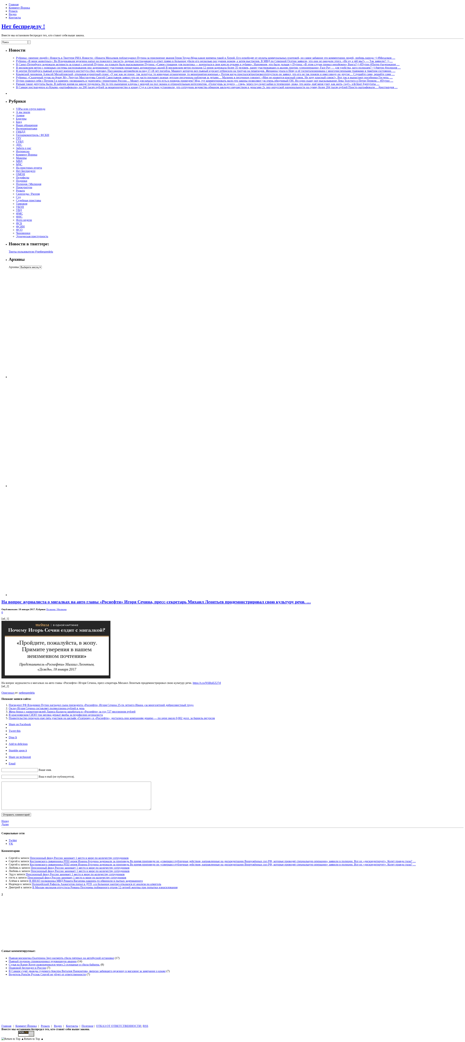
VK (11, 843)
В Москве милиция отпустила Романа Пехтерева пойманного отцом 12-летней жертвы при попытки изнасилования (104, 887)
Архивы (14, 267)
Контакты (15, 17)
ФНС (19, 216)
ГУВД (19, 141)
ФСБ (19, 223)
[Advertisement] (31, 323)
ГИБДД (20, 131)
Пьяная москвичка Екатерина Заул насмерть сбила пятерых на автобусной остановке (61, 958)
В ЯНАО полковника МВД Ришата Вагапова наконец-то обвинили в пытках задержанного (86, 880)
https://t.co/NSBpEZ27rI (207, 682)
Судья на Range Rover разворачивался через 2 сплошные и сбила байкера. (54, 964)
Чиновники (23, 233)
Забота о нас (23, 148)
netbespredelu (27, 692)
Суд (18, 197)
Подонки (21, 180)
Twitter (13, 840)
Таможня (21, 203)
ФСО (19, 229)
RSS (145, 1025)
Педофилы (22, 177)
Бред (19, 121)
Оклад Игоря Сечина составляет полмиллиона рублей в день (46, 708)
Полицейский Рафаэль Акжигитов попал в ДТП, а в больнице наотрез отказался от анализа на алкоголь (96, 884)
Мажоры (21, 157)
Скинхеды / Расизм (28, 193)
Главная (14, 4)
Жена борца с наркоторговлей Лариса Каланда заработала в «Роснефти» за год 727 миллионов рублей (72, 711)
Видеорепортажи (26, 128)
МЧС (19, 164)
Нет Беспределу (26, 171)
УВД (19, 210)
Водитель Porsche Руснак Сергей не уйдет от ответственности (47, 974)
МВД (19, 161)
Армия (20, 115)
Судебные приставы (28, 200)
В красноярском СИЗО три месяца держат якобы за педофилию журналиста (56, 714)
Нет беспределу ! (23, 26)
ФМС (19, 213)
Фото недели (24, 220)
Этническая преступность (32, 236)
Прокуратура (24, 187)
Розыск (13, 11)
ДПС (19, 144)
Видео (13, 14)
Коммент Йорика (19, 7)
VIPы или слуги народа (30, 108)
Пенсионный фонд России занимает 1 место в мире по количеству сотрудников (79, 857)
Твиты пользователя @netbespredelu (31, 251)
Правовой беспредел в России (27, 967)
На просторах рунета (29, 167)
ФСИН (20, 226)
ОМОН (20, 174)
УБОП (20, 206)
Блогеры (21, 118)
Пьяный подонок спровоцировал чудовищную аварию (43, 961)
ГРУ (18, 138)
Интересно (22, 151)
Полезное (87, 1025)
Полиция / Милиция (28, 184)
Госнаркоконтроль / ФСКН (32, 135)
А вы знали (23, 112)
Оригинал (8, 692)
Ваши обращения (26, 125)
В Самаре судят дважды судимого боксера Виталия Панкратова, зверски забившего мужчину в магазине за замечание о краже (87, 971)
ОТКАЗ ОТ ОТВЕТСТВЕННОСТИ (119, 1025)
